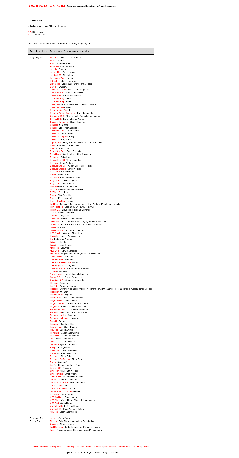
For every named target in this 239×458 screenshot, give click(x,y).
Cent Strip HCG (57, 93)
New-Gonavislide (57, 268)
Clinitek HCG (56, 119)
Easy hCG (54, 183)
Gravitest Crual (56, 230)
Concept (54, 125)
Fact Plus (54, 204)
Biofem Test (55, 84)
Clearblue (54, 104)
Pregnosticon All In (58, 315)
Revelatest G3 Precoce (60, 359)
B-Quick (53, 87)
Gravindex (54, 224)
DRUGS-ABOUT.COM (47, 6)
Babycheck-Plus (57, 78)
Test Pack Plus (56, 385)
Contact (145, 447)
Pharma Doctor (124, 447)
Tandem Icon (55, 377)
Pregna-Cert (55, 298)
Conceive (54, 424)
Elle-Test (54, 186)
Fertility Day (55, 210)
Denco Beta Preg (57, 151)
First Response (56, 427)
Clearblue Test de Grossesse (63, 113)
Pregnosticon (56, 312)
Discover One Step (58, 166)
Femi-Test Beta (56, 207)
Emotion (53, 189)
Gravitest (54, 227)
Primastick (54, 336)
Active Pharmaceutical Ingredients (48, 447)
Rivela (53, 362)
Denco (53, 148)
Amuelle (53, 69)
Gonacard (54, 219)
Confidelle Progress (59, 137)
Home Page (70, 447)
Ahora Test (55, 66)
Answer (53, 418)
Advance (54, 57)
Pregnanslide (56, 301)
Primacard (54, 333)
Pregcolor (54, 292)
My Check (54, 254)
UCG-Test (54, 403)
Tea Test (53, 380)
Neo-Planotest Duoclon (60, 262)
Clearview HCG (57, 116)
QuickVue (54, 344)
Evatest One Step (57, 201)
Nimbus (53, 271)
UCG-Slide (55, 400)
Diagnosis (54, 157)
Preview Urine (56, 327)
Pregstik (53, 321)
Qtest (52, 339)
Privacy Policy (110, 447)
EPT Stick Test (56, 192)
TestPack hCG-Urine (59, 388)
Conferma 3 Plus (57, 131)
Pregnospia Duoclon (59, 309)
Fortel (52, 430)
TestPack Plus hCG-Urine (61, 391)
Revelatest (55, 356)
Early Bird (54, 178)
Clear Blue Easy (57, 98)
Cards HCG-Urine (58, 90)
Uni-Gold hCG (56, 406)
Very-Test (54, 412)
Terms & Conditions (94, 447)
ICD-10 (31, 35)
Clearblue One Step (59, 110)
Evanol (53, 195)
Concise (53, 128)
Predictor (54, 289)
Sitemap (80, 447)
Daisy (52, 145)
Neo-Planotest (56, 260)
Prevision (54, 330)
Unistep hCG (55, 409)
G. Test (53, 213)
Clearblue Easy (57, 107)
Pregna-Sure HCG (58, 303)
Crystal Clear (56, 142)
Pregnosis (54, 306)
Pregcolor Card (57, 295)
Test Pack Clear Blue (59, 383)
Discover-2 (55, 172)
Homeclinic (55, 236)
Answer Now (55, 72)
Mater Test (54, 248)
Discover (54, 163)
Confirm (53, 139)
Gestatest (54, 216)
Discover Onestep (58, 169)
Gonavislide (55, 221)
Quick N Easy (56, 342)
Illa (51, 239)
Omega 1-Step (56, 277)
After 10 (53, 63)
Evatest (53, 198)
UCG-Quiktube (56, 397)
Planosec (54, 283)
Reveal (53, 353)
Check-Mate (55, 96)
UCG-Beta (54, 394)
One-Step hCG (56, 280)
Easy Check (55, 180)
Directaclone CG (57, 160)
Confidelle (54, 134)
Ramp (52, 347)
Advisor (53, 60)
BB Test (53, 81)
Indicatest (54, 242)
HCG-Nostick (56, 233)
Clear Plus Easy (57, 101)
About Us (137, 447)
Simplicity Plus (56, 374)
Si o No (53, 365)
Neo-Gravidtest (56, 257)
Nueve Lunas (56, 274)
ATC (30, 32)
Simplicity (54, 371)
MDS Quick (55, 251)
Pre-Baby (54, 286)
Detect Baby (55, 154)
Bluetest (53, 421)
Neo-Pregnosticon (58, 265)
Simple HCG (55, 368)
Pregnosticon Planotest (60, 318)
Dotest (53, 175)
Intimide (53, 245)
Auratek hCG (55, 75)
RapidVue (54, 350)
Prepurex (54, 324)
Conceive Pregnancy (59, 122)
